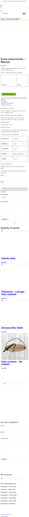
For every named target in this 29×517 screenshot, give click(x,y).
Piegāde (4, 1)
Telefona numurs (4, 438)
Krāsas (4, 85)
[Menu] (23, 13)
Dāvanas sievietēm (22, 98)
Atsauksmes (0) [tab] (6, 105)
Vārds (2, 175)
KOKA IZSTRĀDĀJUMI (12, 98)
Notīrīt (19, 85)
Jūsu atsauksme (5, 201)
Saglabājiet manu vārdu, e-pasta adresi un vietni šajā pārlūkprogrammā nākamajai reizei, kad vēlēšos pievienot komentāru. (14, 189)
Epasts (3, 181)
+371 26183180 (6, 3)
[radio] (19, 76)
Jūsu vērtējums (5, 194)
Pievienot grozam (8, 94)
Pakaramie (3, 99)
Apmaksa (10, 1)
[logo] (12, 13)
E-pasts (3, 432)
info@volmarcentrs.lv (20, 3)
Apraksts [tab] (4, 101)
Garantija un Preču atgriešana (19, 1)
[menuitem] (5, 1)
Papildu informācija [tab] (7, 103)
